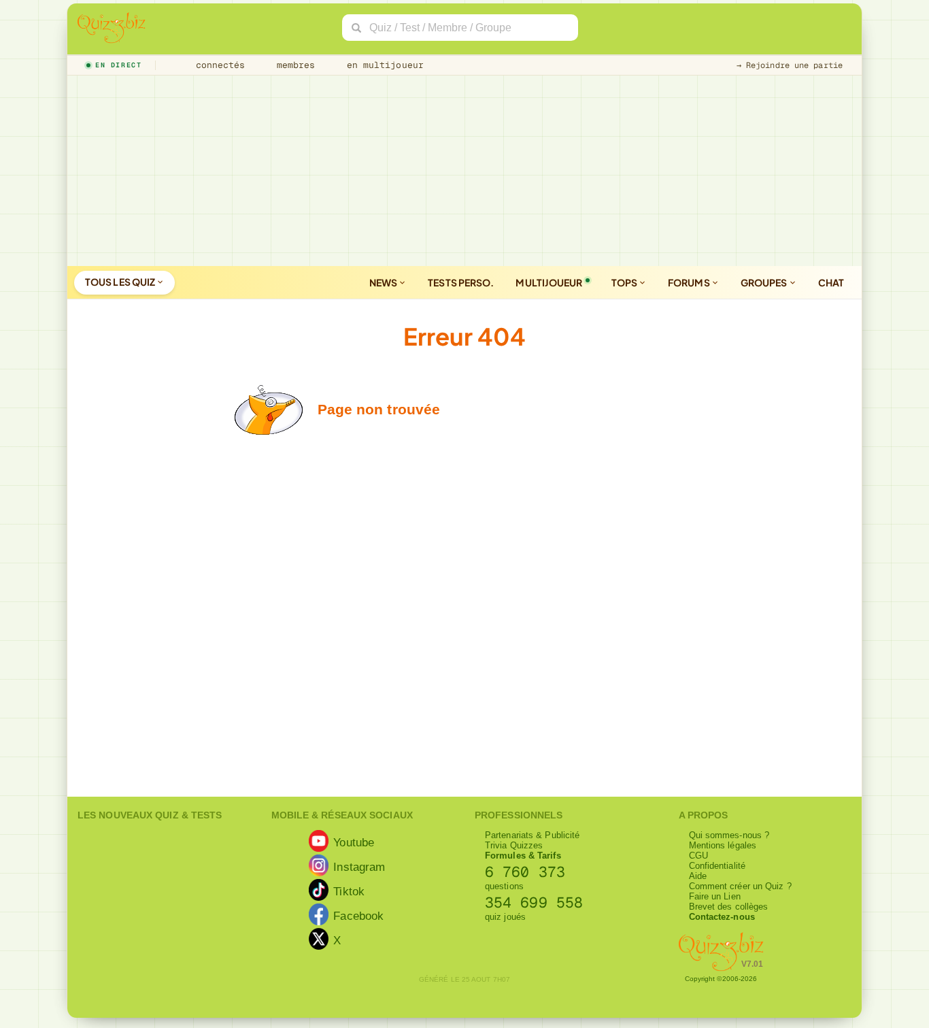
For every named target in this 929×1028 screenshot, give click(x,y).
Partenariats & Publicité (532, 835)
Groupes (765, 282)
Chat (831, 282)
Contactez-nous (722, 917)
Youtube (353, 841)
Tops (625, 282)
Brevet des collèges (728, 906)
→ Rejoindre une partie (790, 65)
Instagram (359, 866)
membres (293, 65)
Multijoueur (549, 282)
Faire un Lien (715, 896)
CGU (698, 855)
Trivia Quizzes (514, 845)
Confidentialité (717, 866)
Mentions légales (723, 845)
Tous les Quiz (120, 282)
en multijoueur (382, 65)
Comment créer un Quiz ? (740, 886)
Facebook (358, 915)
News (384, 282)
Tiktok (349, 890)
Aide (698, 876)
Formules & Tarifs (523, 855)
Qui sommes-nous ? (729, 835)
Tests (461, 282)
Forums (689, 282)
